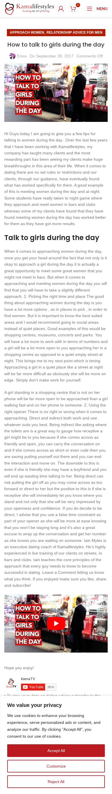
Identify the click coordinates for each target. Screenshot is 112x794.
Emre (22, 56)
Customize (56, 766)
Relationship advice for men (75, 32)
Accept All (56, 750)
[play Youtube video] (56, 623)
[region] (56, 745)
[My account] (60, 8)
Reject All (56, 781)
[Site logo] (29, 8)
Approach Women (27, 32)
